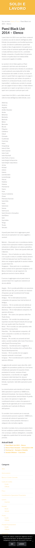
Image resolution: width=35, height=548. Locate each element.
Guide (6, 484)
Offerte (7, 486)
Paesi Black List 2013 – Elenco (16, 445)
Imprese (7, 502)
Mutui (4, 515)
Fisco (3, 491)
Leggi (21, 544)
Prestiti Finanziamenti (9, 524)
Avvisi (6, 509)
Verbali (7, 511)
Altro (3, 469)
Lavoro (4, 499)
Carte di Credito (7, 482)
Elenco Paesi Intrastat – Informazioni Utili (19, 447)
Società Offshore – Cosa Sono (15, 452)
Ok (12, 544)
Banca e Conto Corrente (9, 477)
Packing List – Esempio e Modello (17, 450)
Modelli (4, 506)
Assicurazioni (6, 473)
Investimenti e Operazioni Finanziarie (14, 495)
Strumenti (5, 534)
